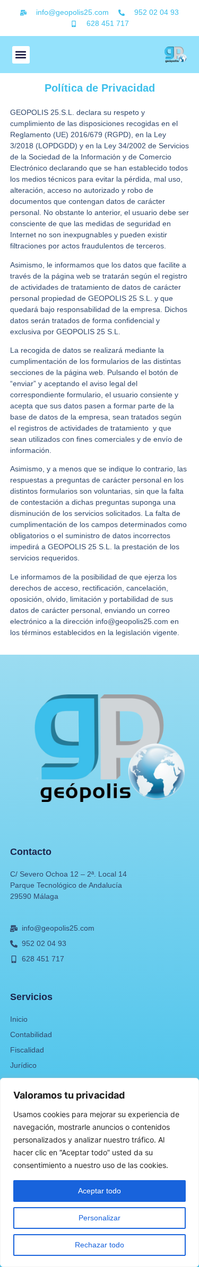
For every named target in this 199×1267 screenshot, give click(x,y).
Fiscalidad (27, 1050)
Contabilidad (31, 1034)
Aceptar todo (99, 1190)
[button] (21, 55)
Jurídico (23, 1065)
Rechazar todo (99, 1245)
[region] (99, 1172)
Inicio (19, 1019)
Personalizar (99, 1218)
